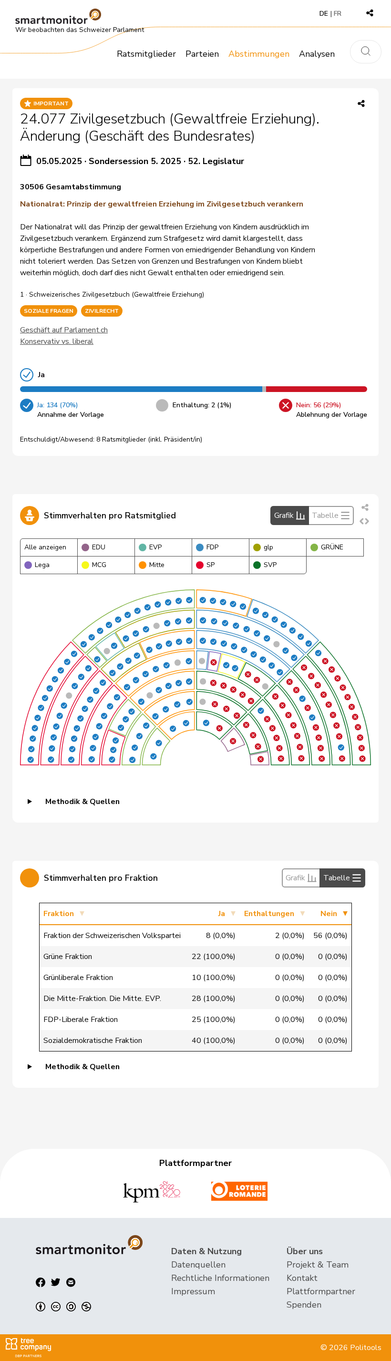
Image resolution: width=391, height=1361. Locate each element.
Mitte (157, 564)
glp (268, 547)
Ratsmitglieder (146, 54)
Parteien (202, 54)
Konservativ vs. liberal (56, 341)
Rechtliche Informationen (220, 1278)
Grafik (284, 515)
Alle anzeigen (45, 547)
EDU (98, 547)
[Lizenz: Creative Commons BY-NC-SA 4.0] (63, 1306)
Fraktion (58, 913)
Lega (42, 564)
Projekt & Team (318, 1264)
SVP (270, 564)
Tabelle (325, 515)
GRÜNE (332, 547)
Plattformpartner (321, 1291)
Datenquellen (198, 1264)
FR (337, 13)
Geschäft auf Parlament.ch (64, 330)
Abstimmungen (258, 54)
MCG (99, 564)
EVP (155, 547)
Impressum (193, 1291)
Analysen (317, 54)
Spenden (304, 1304)
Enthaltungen (269, 913)
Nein (328, 913)
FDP (212, 547)
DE (323, 13)
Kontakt (302, 1278)
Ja (221, 913)
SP (210, 564)
